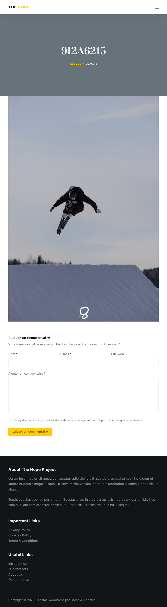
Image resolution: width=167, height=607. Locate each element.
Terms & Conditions (23, 541)
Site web (117, 354)
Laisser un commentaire (30, 431)
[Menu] (157, 7)
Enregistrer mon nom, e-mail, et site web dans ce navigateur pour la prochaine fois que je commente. (78, 420)
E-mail (65, 354)
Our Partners (18, 569)
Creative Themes (83, 600)
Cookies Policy (19, 535)
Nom (12, 354)
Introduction (17, 564)
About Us (15, 574)
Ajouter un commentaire (26, 373)
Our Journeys (18, 580)
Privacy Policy (19, 530)
